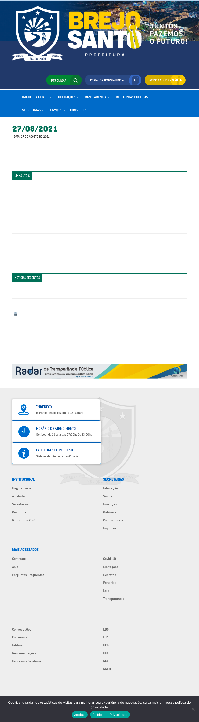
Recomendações (24, 653)
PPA (105, 653)
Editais (17, 645)
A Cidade (42, 97)
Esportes (109, 528)
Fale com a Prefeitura (28, 520)
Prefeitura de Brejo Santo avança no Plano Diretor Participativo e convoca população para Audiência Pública (93, 341)
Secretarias (31, 110)
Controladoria (113, 520)
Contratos (19, 559)
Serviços (56, 110)
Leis (106, 590)
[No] (193, 709)
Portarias (109, 582)
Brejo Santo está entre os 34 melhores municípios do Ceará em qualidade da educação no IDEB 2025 (86, 304)
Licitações (20, 217)
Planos (18, 260)
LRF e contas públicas (131, 97)
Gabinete (109, 512)
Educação (110, 488)
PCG (106, 645)
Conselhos (78, 110)
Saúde (107, 496)
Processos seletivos (27, 249)
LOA (105, 637)
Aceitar (79, 715)
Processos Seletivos (26, 661)
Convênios (19, 637)
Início (26, 97)
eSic (15, 567)
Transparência (95, 97)
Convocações (21, 629)
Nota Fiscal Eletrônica (29, 228)
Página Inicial (22, 488)
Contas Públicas (25, 196)
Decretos (109, 575)
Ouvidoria (19, 512)
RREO (107, 669)
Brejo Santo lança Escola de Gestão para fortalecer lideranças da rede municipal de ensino (80, 330)
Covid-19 (109, 559)
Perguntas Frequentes (29, 239)
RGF (105, 661)
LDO (106, 629)
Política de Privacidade (110, 715)
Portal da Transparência (30, 185)
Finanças (110, 504)
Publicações (66, 97)
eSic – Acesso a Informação (33, 206)
